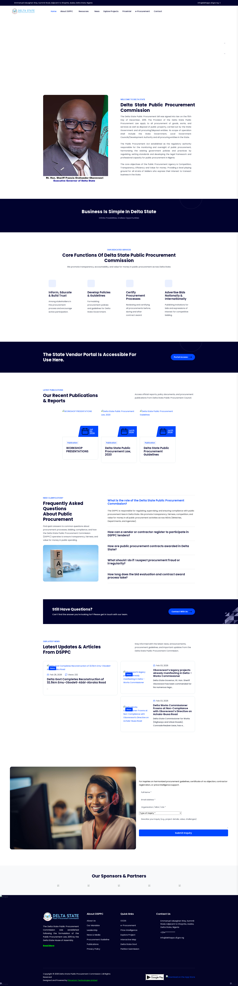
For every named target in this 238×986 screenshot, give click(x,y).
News (97, 11)
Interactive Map (128, 939)
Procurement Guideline (98, 939)
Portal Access (181, 357)
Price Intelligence (128, 930)
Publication (72, 443)
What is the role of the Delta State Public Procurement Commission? (146, 502)
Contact (158, 11)
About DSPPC (66, 11)
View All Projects (135, 59)
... (224, 42)
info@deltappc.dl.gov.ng (208, 3)
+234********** (167, 932)
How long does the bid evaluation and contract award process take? (146, 575)
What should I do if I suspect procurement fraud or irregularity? (144, 561)
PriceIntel (126, 11)
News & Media (93, 934)
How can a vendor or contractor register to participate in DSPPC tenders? (148, 533)
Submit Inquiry (183, 832)
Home (53, 11)
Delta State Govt (128, 944)
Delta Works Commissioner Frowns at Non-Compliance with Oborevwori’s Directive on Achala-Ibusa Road (172, 710)
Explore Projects (111, 11)
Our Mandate (93, 925)
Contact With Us (180, 611)
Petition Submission (129, 949)
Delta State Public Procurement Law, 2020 (118, 451)
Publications (93, 944)
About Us (91, 920)
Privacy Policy (93, 949)
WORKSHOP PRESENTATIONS (77, 449)
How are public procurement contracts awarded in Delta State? (148, 547)
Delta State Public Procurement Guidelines (156, 451)
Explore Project (127, 934)
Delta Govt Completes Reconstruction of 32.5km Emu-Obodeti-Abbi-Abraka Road (76, 680)
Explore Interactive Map (106, 59)
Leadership (92, 930)
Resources (84, 11)
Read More (48, 945)
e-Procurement (142, 11)
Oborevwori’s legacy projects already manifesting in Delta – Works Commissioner (172, 673)
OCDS (123, 920)
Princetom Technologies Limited (82, 980)
